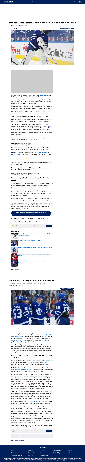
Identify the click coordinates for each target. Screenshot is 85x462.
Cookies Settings (44, 455)
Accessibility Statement (17, 455)
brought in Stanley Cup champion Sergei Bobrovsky (26, 376)
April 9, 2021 (29, 145)
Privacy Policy (31, 453)
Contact (42, 450)
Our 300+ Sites (57, 450)
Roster (37, 1)
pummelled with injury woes (37, 401)
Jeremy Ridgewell (15, 25)
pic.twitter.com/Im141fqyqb (32, 173)
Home (12, 269)
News (16, 1)
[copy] (19, 28)
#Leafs (24, 138)
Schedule (26, 1)
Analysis (17, 269)
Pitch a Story (14, 453)
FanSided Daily (69, 450)
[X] (74, 1)
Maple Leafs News (19, 440)
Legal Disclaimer (70, 453)
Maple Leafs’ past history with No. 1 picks (21, 369)
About (12, 450)
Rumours (21, 1)
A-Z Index (30, 455)
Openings (30, 450)
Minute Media (9, 458)
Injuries (41, 1)
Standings (32, 1)
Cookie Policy (56, 453)
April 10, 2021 (29, 175)
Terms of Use (43, 453)
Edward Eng (13, 285)
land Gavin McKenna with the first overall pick (41, 360)
